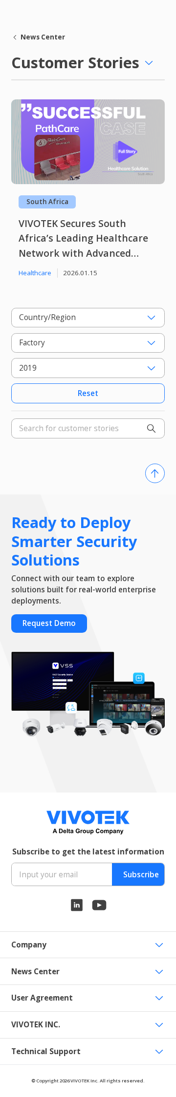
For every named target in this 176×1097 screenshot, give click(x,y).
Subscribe (141, 875)
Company (28, 945)
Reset (88, 393)
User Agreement (42, 998)
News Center (43, 37)
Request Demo (49, 623)
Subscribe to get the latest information (88, 852)
